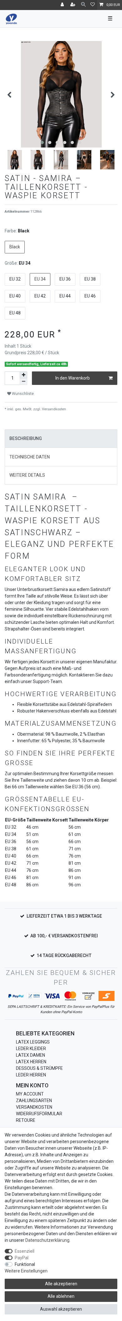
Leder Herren (31, 1074)
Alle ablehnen (61, 1296)
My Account (30, 1093)
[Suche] (83, 5)
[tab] (61, 438)
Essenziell (24, 1251)
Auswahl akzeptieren (61, 1309)
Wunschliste (22, 393)
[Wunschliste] (92, 5)
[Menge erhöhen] (23, 374)
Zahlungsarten (34, 1100)
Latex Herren (31, 1061)
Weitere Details (27, 475)
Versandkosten (34, 1107)
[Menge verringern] (23, 381)
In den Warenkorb (72, 378)
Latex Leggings (33, 1041)
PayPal (21, 1257)
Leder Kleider (31, 1048)
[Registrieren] (73, 5)
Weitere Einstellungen (26, 1270)
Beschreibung (25, 438)
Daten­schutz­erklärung (47, 1240)
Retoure (25, 1120)
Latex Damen (30, 1055)
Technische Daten (29, 456)
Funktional (25, 1264)
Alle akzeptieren (61, 1283)
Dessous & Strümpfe (39, 1068)
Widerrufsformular (39, 1113)
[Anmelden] (62, 5)
